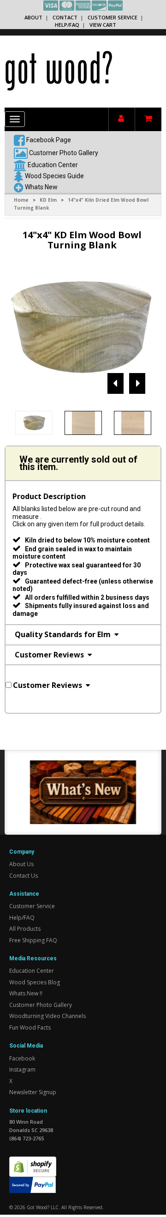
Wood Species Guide (54, 175)
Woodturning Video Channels (47, 1016)
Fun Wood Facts (30, 1027)
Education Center (53, 164)
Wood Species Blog (34, 982)
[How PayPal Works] (32, 1184)
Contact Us (23, 876)
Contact (65, 17)
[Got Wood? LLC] (59, 70)
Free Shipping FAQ (33, 940)
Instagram (22, 1069)
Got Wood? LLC (43, 1207)
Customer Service (112, 17)
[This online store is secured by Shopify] (32, 1161)
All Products (25, 929)
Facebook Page (48, 139)
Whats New (41, 186)
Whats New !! (25, 993)
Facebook (22, 1058)
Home (21, 200)
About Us (21, 864)
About (33, 17)
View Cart (102, 24)
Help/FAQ (67, 24)
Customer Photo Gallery (63, 152)
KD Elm (48, 200)
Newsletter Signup (32, 1092)
